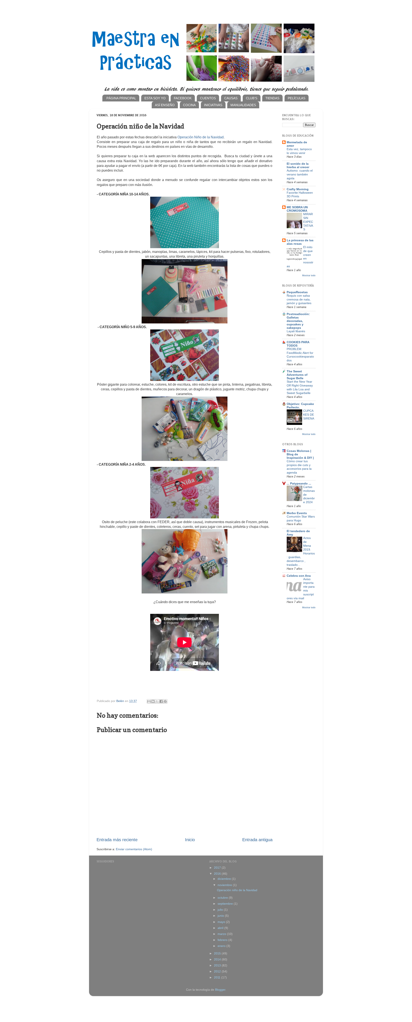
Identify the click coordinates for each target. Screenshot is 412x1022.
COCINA (189, 105)
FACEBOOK (183, 98)
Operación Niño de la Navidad (200, 137)
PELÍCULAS (296, 98)
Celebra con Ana (299, 575)
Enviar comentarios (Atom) (134, 849)
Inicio (190, 839)
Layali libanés (296, 331)
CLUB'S (251, 98)
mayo (222, 922)
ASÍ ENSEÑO (165, 105)
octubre (223, 897)
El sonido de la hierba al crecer (298, 165)
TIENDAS (272, 98)
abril (221, 928)
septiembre (226, 903)
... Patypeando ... (299, 483)
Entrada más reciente (117, 839)
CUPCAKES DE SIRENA (308, 414)
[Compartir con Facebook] (161, 701)
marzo (222, 934)
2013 (218, 965)
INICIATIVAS (213, 105)
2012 (218, 971)
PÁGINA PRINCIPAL (121, 98)
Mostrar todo (308, 275)
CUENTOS (208, 98)
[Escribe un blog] (153, 701)
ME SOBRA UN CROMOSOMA (297, 208)
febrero (223, 940)
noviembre (225, 885)
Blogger (220, 989)
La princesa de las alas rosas (300, 242)
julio (221, 909)
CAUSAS (231, 98)
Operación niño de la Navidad (237, 890)
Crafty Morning (298, 189)
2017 (218, 867)
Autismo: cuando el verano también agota (300, 174)
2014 (218, 959)
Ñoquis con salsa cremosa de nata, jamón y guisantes (299, 299)
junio (221, 915)
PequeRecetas (297, 292)
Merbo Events (297, 513)
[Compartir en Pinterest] (165, 701)
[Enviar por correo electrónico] (149, 701)
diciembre (225, 878)
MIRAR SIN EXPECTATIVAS (308, 222)
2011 (217, 977)
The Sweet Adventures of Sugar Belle (297, 375)
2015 (218, 953)
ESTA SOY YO (155, 98)
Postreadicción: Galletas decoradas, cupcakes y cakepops (298, 320)
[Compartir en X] (157, 701)
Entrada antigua (257, 839)
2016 (218, 873)
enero (222, 946)
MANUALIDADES (243, 105)
